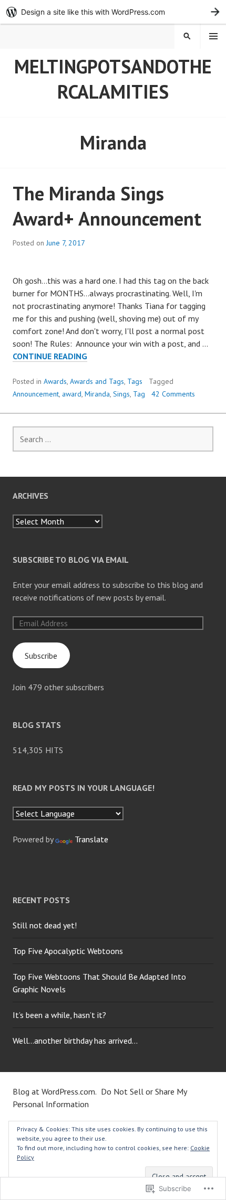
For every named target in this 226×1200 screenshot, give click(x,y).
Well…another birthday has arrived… (75, 1040)
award (71, 394)
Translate (91, 839)
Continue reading (50, 356)
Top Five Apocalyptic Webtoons (68, 951)
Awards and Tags (97, 381)
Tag (139, 394)
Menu (213, 36)
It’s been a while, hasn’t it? (59, 1015)
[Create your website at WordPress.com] (113, 12)
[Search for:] (113, 439)
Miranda (97, 394)
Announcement (36, 394)
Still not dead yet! (45, 925)
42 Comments (173, 394)
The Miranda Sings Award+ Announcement (109, 206)
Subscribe (41, 655)
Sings (121, 394)
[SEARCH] (187, 36)
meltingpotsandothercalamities (113, 79)
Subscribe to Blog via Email (71, 559)
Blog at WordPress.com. (55, 1091)
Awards (55, 381)
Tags (134, 381)
